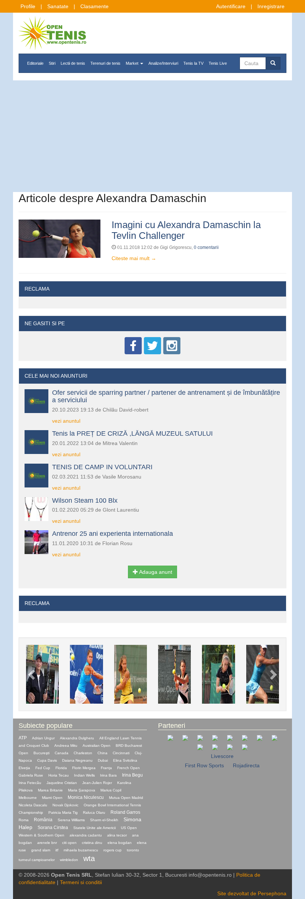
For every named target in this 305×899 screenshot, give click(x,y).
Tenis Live (218, 63)
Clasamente (94, 6)
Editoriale (35, 63)
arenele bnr (47, 843)
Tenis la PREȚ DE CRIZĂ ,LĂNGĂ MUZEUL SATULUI (132, 433)
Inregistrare (271, 6)
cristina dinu (92, 843)
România (43, 819)
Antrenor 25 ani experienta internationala (112, 533)
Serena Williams (71, 820)
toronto (133, 850)
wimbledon (69, 860)
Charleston (83, 753)
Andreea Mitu (65, 745)
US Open (129, 828)
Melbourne (28, 798)
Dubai (103, 760)
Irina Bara (108, 775)
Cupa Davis (47, 760)
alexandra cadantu (86, 835)
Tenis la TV (193, 63)
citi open (69, 843)
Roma (24, 820)
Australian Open (96, 745)
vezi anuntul (66, 421)
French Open (128, 768)
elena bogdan (119, 843)
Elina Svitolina (125, 760)
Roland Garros (125, 812)
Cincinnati (121, 753)
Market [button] (132, 63)
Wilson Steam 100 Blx (85, 500)
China (102, 753)
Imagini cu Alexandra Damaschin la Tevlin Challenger (186, 230)
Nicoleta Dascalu (33, 805)
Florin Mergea (84, 768)
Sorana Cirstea (53, 827)
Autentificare (230, 6)
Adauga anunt (155, 572)
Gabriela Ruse (31, 775)
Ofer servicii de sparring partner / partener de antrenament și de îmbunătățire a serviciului (166, 396)
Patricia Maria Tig (63, 812)
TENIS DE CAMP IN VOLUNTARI (102, 467)
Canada (61, 753)
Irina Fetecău (30, 783)
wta (89, 858)
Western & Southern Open (41, 835)
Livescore (222, 756)
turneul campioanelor (37, 860)
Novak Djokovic (65, 805)
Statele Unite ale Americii (94, 828)
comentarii (206, 247)
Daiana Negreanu (77, 760)
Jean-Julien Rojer (97, 783)
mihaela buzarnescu (81, 850)
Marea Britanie (50, 790)
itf (56, 850)
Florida (61, 768)
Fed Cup (42, 768)
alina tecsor (117, 835)
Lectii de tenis (73, 63)
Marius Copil (110, 790)
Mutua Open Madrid (126, 798)
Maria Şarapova (81, 790)
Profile (27, 6)
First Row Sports (204, 765)
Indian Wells (84, 775)
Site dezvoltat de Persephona (251, 893)
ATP (23, 737)
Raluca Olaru (94, 812)
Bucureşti (41, 753)
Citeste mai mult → (134, 258)
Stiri (52, 63)
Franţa (106, 768)
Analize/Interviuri (163, 63)
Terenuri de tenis (105, 63)
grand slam (40, 850)
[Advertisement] (152, 136)
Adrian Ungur (43, 738)
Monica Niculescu (86, 797)
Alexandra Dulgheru (77, 738)
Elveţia (24, 768)
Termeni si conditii (81, 882)
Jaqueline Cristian (61, 783)
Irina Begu (132, 775)
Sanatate (57, 6)
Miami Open (52, 798)
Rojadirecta (246, 765)
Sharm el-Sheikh (104, 820)
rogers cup (112, 850)
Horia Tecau (58, 775)
